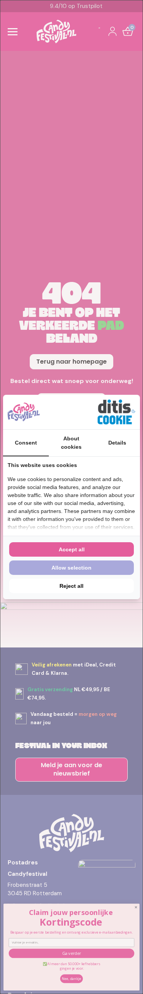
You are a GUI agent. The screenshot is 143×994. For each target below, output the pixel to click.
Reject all (71, 586)
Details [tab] (117, 443)
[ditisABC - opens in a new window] (116, 412)
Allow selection (71, 568)
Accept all (72, 549)
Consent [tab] (26, 443)
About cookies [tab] (71, 442)
